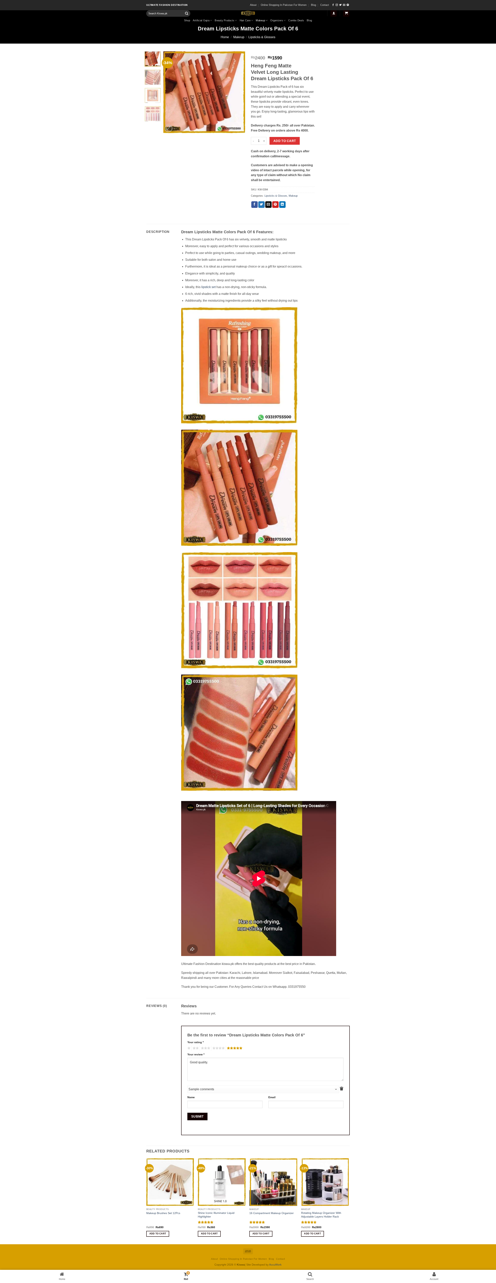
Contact (324, 4)
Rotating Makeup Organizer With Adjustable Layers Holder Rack (321, 1214)
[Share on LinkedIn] (282, 204)
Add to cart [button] (157, 1233)
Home (225, 37)
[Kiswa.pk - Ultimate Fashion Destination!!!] (248, 13)
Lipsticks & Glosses (261, 37)
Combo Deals (296, 20)
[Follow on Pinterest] (348, 5)
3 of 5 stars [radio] (205, 1048)
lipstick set (208, 287)
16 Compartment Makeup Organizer (271, 1213)
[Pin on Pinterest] (275, 204)
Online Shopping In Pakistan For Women (284, 4)
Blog (313, 4)
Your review (195, 1054)
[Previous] (169, 92)
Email (272, 1097)
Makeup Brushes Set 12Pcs (163, 1213)
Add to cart (284, 141)
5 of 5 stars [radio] (234, 1048)
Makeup (260, 20)
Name (191, 1097)
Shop (187, 20)
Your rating (195, 1042)
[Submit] (186, 13)
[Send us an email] (344, 5)
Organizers (276, 20)
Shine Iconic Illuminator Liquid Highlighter (216, 1214)
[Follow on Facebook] (333, 5)
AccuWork (275, 1264)
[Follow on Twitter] (340, 5)
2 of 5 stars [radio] (195, 1048)
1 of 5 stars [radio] (188, 1048)
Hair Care (245, 20)
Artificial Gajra (201, 20)
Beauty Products (224, 20)
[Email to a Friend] (268, 204)
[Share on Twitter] (261, 204)
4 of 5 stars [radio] (218, 1048)
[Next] (238, 92)
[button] (334, 13)
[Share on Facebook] (254, 204)
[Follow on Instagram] (337, 5)
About (253, 4)
